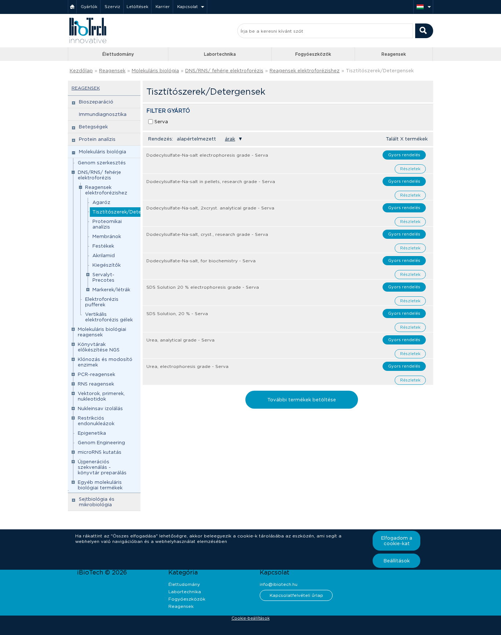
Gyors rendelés (404, 154)
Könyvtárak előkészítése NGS (99, 347)
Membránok (106, 236)
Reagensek (393, 54)
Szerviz (112, 6)
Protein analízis (97, 139)
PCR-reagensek (96, 374)
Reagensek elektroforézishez (305, 70)
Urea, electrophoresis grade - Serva (187, 366)
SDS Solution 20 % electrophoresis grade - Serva (202, 287)
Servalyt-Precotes (103, 277)
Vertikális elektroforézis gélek (109, 316)
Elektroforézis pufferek (101, 301)
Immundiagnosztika (103, 114)
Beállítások (397, 560)
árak (230, 139)
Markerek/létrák (111, 289)
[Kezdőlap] (72, 7)
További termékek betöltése (301, 399)
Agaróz (101, 202)
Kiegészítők (106, 265)
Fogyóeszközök (313, 54)
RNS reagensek (96, 384)
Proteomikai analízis (107, 224)
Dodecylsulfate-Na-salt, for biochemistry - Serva (201, 260)
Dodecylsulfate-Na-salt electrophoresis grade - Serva (207, 155)
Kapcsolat (187, 6)
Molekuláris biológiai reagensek (102, 331)
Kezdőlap (81, 70)
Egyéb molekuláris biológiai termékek (100, 484)
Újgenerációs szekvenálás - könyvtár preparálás (102, 467)
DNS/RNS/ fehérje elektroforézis (224, 70)
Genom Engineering (101, 442)
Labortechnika (220, 54)
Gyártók (89, 6)
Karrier (163, 6)
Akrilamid (103, 255)
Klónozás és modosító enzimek (105, 362)
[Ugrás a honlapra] (87, 42)
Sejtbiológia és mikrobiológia (96, 501)
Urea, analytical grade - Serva (180, 340)
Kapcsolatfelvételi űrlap (296, 595)
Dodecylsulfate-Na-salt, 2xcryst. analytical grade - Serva (210, 208)
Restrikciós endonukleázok (96, 420)
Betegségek (93, 126)
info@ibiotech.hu (278, 584)
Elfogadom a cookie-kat (396, 540)
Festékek (103, 246)
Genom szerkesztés (102, 162)
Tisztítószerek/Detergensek (126, 212)
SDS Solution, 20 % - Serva (177, 313)
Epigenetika (92, 433)
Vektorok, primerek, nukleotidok (101, 396)
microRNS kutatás (99, 452)
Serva (161, 121)
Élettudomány (118, 54)
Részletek (410, 168)
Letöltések (137, 6)
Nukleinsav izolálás (100, 408)
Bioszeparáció (96, 102)
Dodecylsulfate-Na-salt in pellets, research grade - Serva (210, 181)
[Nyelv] (423, 7)
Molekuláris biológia (155, 70)
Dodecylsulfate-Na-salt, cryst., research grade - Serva (207, 234)
